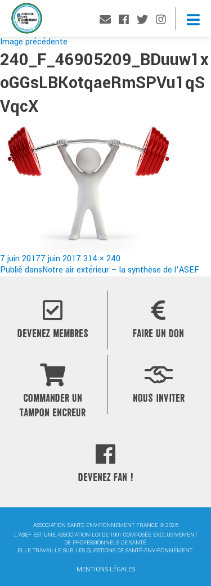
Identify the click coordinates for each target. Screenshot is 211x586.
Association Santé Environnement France (26, 21)
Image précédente (34, 42)
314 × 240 (101, 259)
